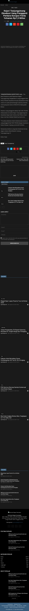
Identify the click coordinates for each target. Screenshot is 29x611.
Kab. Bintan (3, 298)
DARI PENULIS (4, 184)
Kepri (2, 356)
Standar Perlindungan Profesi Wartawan (17, 607)
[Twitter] (16, 526)
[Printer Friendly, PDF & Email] (4, 140)
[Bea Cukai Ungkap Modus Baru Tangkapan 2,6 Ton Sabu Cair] (4, 202)
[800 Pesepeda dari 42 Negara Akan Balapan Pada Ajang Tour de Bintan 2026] (4, 595)
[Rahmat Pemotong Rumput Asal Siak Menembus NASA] (4, 548)
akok (8, 21)
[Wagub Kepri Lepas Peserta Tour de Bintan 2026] (14, 289)
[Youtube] (20, 526)
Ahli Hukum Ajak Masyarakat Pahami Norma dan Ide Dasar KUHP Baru (7, 161)
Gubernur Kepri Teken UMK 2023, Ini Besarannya (22, 160)
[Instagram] (12, 526)
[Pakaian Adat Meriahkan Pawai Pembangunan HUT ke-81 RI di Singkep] (4, 189)
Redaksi (24, 605)
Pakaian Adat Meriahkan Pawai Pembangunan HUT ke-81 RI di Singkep (16, 189)
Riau (2, 561)
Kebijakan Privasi (17, 604)
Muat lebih (14, 598)
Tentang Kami (10, 604)
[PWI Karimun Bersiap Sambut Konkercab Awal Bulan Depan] (4, 195)
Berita (12, 7)
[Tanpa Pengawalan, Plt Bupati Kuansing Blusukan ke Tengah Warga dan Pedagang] (14, 318)
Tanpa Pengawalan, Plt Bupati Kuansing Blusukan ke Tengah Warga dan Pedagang (14, 330)
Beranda (2, 5)
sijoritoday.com (4, 304)
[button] (27, 2)
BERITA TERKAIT (5, 182)
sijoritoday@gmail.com (18, 522)
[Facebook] (9, 526)
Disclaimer (6, 607)
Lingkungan (3, 327)
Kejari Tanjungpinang (9, 143)
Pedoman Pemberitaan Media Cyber (9, 605)
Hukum (16, 7)
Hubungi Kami (19, 605)
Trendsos (3, 567)
